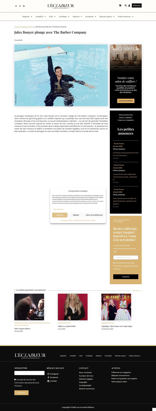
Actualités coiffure (21, 325)
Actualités (39, 16)
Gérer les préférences (94, 215)
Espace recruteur (126, 115)
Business (76, 16)
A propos (93, 220)
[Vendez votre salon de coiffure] (126, 76)
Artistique (46, 323)
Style (51, 16)
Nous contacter (85, 372)
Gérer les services (58, 209)
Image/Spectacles (27, 27)
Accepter (59, 215)
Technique (63, 16)
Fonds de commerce (126, 120)
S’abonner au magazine (121, 372)
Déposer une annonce (120, 375)
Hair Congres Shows (22, 328)
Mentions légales (86, 379)
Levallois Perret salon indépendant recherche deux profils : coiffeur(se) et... (125, 177)
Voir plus (116, 158)
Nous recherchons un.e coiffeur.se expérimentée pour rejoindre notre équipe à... (124, 201)
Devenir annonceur (87, 389)
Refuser (76, 215)
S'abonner (137, 5)
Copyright (83, 382)
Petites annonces (124, 16)
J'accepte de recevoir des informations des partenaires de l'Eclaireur (125, 266)
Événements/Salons (21, 323)
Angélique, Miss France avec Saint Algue (116, 326)
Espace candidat (125, 118)
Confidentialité (85, 385)
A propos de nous (86, 376)
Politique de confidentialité (81, 220)
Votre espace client (119, 382)
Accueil (16, 27)
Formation (89, 16)
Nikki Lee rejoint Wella (66, 326)
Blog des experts (106, 16)
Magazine (26, 16)
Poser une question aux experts (124, 378)
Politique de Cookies (66, 220)
